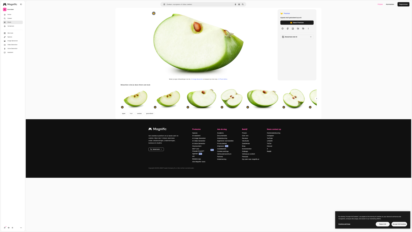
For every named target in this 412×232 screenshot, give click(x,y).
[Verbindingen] (4, 227)
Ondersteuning (222, 138)
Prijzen (380, 4)
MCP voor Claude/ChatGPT (202, 150)
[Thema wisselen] (12, 227)
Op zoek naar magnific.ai (250, 159)
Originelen (222, 146)
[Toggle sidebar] (21, 4)
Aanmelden (390, 4)
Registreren (403, 4)
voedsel (139, 113)
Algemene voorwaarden (225, 141)
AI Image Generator (197, 79)
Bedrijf (244, 129)
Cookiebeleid (221, 149)
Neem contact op (274, 129)
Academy (220, 133)
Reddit (269, 151)
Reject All (382, 224)
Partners (220, 157)
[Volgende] (316, 98)
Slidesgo (245, 151)
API (193, 156)
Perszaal (245, 157)
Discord (269, 146)
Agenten (197, 154)
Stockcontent (196, 146)
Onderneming (221, 159)
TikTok (269, 143)
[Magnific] (157, 129)
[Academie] (8, 227)
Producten (196, 129)
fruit (131, 113)
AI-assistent (196, 136)
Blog (243, 146)
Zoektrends (246, 143)
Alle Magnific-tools (198, 162)
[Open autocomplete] (163, 4)
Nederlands (156, 149)
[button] (156, 149)
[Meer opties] (308, 28)
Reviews (245, 138)
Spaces (194, 133)
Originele (164, 13)
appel (123, 113)
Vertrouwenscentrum (224, 154)
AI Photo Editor (222, 79)
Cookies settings (223, 151)
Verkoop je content (248, 154)
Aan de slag (222, 129)
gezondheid (149, 113)
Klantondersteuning (273, 133)
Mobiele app (196, 159)
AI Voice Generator (198, 143)
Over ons (245, 136)
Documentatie (222, 136)
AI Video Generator (198, 141)
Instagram (270, 136)
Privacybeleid (222, 143)
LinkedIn (270, 141)
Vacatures (245, 141)
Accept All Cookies (399, 224)
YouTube (270, 138)
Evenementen (246, 149)
